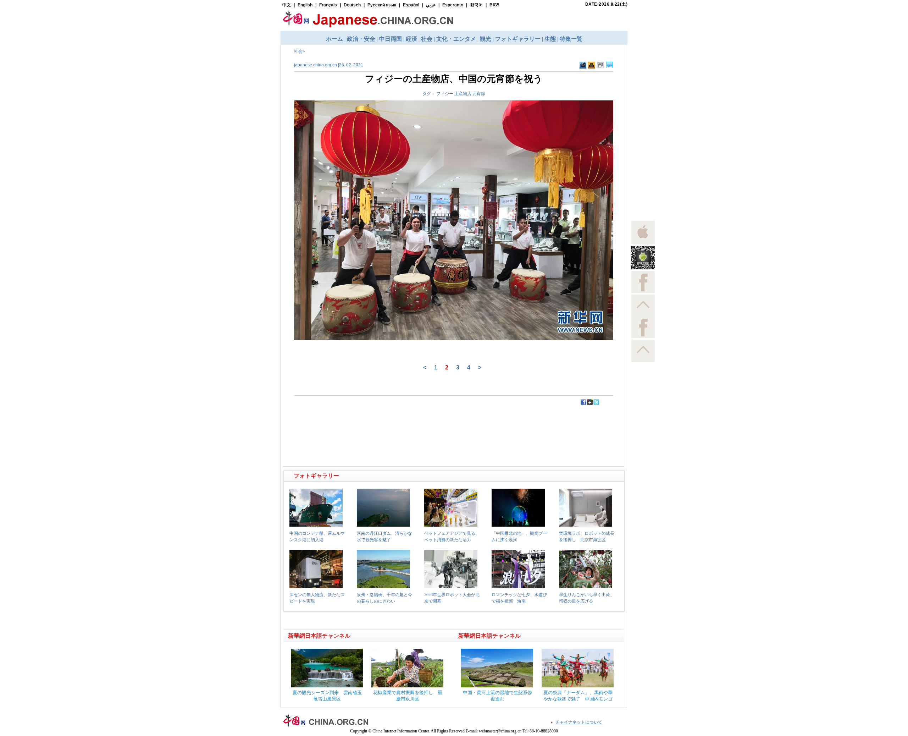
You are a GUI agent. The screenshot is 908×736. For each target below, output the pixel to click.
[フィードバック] (583, 67)
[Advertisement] (369, 421)
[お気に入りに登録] (600, 67)
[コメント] (609, 67)
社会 (298, 51)
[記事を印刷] (591, 67)
